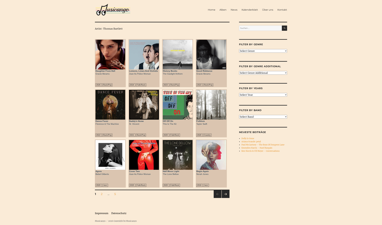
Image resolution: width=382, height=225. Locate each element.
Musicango (100, 221)
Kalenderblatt (250, 9)
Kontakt (282, 9)
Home (211, 9)
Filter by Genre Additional (260, 66)
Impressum (101, 213)
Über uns (267, 9)
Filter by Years (250, 88)
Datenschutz (118, 213)
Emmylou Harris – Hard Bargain (256, 148)
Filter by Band (250, 110)
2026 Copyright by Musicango (122, 221)
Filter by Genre (251, 44)
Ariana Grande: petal (251, 141)
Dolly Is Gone (247, 138)
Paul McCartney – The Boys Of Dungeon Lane (262, 144)
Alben (223, 9)
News (234, 9)
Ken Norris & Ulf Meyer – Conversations (260, 151)
